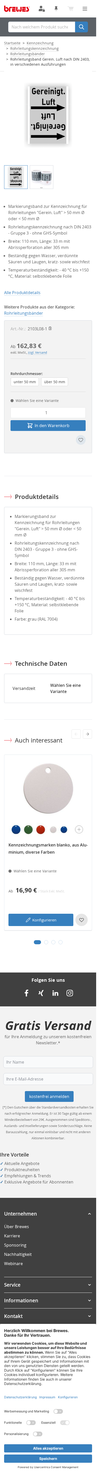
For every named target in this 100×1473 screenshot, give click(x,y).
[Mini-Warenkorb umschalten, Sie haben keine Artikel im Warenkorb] (70, 9)
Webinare (13, 1263)
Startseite (12, 43)
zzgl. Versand (37, 352)
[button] (48, 1213)
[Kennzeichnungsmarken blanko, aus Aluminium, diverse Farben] (48, 798)
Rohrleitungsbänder (27, 53)
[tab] (37, 942)
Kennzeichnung (40, 43)
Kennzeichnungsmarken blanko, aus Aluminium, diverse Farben (48, 848)
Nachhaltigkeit (18, 1254)
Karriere (12, 1236)
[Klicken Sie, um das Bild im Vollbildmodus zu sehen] (48, 115)
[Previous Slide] (76, 734)
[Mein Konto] (42, 9)
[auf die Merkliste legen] (81, 440)
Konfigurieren (44, 919)
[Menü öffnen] (85, 9)
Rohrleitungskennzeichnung (34, 48)
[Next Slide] (87, 734)
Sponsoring (15, 1245)
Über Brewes (16, 1226)
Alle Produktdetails (22, 292)
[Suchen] (81, 27)
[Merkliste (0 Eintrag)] (56, 9)
